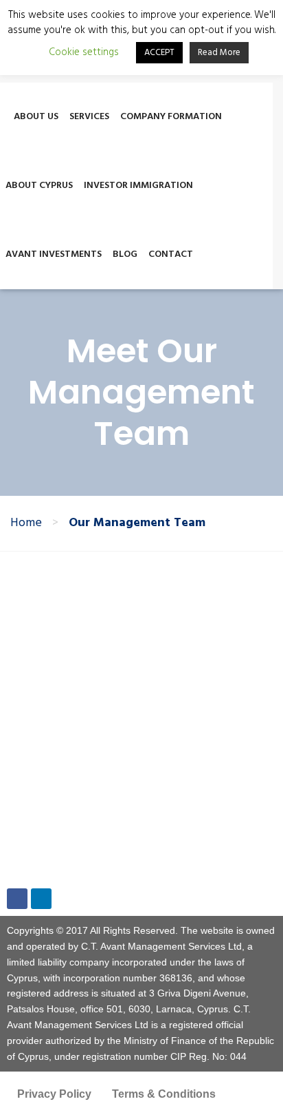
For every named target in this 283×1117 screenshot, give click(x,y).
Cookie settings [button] (84, 52)
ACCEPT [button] (159, 52)
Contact (170, 254)
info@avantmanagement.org (85, 866)
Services (89, 117)
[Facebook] (17, 898)
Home (26, 523)
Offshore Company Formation (94, 621)
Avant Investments (53, 254)
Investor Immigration (138, 186)
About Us (36, 117)
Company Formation (171, 117)
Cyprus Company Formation (91, 596)
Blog (125, 254)
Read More (219, 52)
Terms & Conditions (164, 1094)
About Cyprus (39, 186)
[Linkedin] (41, 898)
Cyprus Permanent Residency (95, 645)
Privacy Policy (54, 1094)
